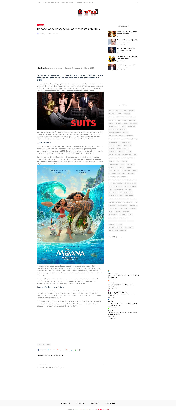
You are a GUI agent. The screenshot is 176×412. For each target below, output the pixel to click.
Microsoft (130, 164)
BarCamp (132, 117)
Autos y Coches (122, 117)
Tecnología (123, 218)
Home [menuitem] (39, 2)
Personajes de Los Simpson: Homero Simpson (127, 57)
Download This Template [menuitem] (84, 2)
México (122, 164)
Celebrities (131, 120)
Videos (111, 230)
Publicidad (112, 205)
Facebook (129, 136)
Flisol (127, 139)
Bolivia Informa (113, 273)
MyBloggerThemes (103, 409)
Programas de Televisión (124, 202)
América (131, 110)
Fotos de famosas (124, 142)
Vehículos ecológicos (115, 227)
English (125, 132)
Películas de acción (126, 192)
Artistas (111, 117)
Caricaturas (122, 120)
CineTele (41, 68)
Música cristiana (114, 170)
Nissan (135, 170)
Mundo (122, 167)
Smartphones (113, 214)
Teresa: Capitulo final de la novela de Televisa (126, 49)
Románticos (123, 208)
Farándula (112, 139)
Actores (116, 110)
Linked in (111, 161)
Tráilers (111, 224)
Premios (111, 202)
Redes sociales (122, 205)
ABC (110, 110)
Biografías (112, 120)
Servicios (126, 211)
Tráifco (130, 221)
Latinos (111, 158)
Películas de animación (116, 196)
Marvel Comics (113, 164)
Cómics (111, 123)
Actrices (124, 110)
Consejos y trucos (122, 123)
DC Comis (122, 126)
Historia (111, 148)
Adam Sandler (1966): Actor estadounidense (127, 32)
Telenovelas (112, 221)
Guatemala (127, 145)
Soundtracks (113, 218)
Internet (121, 151)
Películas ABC (113, 192)
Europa (121, 136)
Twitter (119, 224)
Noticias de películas (115, 186)
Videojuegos (129, 227)
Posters (133, 199)
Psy (136, 202)
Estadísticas (113, 136)
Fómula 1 (134, 139)
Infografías (112, 151)
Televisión (122, 221)
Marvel (124, 161)
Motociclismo (113, 167)
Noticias (123, 177)
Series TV (118, 211)
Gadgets (111, 145)
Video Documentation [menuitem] (51, 2)
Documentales (113, 129)
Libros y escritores (128, 158)
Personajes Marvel (115, 199)
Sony (130, 214)
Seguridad (132, 208)
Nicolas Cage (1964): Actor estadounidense (126, 66)
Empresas (123, 129)
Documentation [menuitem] (67, 2)
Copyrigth (133, 123)
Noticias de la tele (130, 183)
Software (123, 214)
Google (119, 145)
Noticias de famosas (129, 180)
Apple (119, 114)
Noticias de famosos (115, 183)
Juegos (118, 155)
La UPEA (111, 283)
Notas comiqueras (128, 173)
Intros (129, 151)
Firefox (120, 139)
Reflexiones (133, 205)
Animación (112, 114)
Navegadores (126, 170)
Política (125, 199)
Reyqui (43, 33)
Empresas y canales (115, 132)
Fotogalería (113, 142)
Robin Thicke (113, 208)
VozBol (110, 311)
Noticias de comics (114, 180)
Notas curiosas (114, 177)
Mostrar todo (112, 318)
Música (129, 167)
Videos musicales (120, 230)
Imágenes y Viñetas (122, 148)
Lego (117, 158)
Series (48, 344)
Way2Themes (84, 409)
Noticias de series (130, 186)
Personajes (129, 196)
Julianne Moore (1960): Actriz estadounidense (127, 41)
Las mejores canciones (129, 155)
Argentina (127, 114)
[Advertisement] (70, 51)
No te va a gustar (114, 173)
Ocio (110, 189)
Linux (118, 161)
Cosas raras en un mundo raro (118, 292)
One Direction (118, 189)
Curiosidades (113, 126)
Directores (131, 126)
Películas (41, 344)
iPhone (111, 155)
